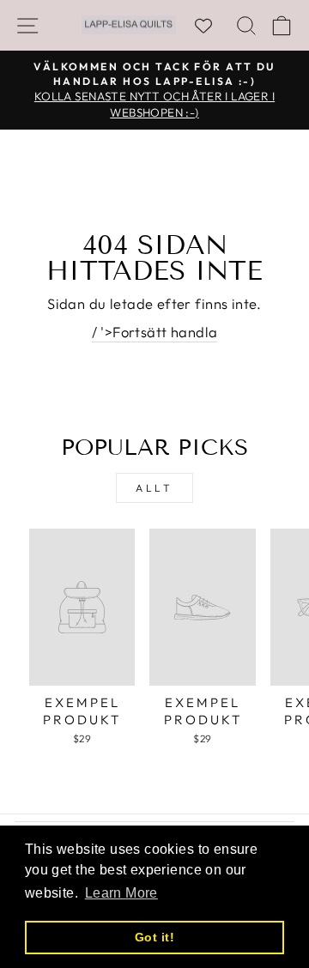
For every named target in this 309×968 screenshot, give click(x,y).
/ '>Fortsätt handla (155, 332)
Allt (154, 487)
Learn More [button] (121, 893)
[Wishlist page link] (212, 25)
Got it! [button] (154, 937)
